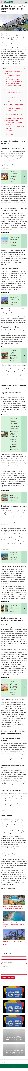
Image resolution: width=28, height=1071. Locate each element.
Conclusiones (9, 134)
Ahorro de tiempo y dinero (14, 85)
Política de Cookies (8, 1066)
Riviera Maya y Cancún (14, 108)
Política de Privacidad (19, 1066)
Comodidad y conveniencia (15, 83)
